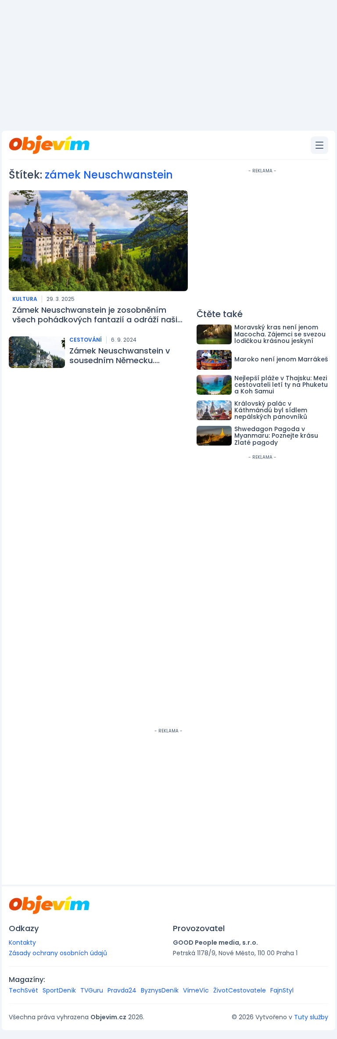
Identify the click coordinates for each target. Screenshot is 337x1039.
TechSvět (23, 990)
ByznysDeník (160, 990)
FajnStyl (282, 990)
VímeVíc (196, 990)
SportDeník (59, 990)
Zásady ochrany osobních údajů (58, 953)
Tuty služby (311, 1017)
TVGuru (91, 990)
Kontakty (22, 942)
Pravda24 (122, 990)
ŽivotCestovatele (239, 990)
